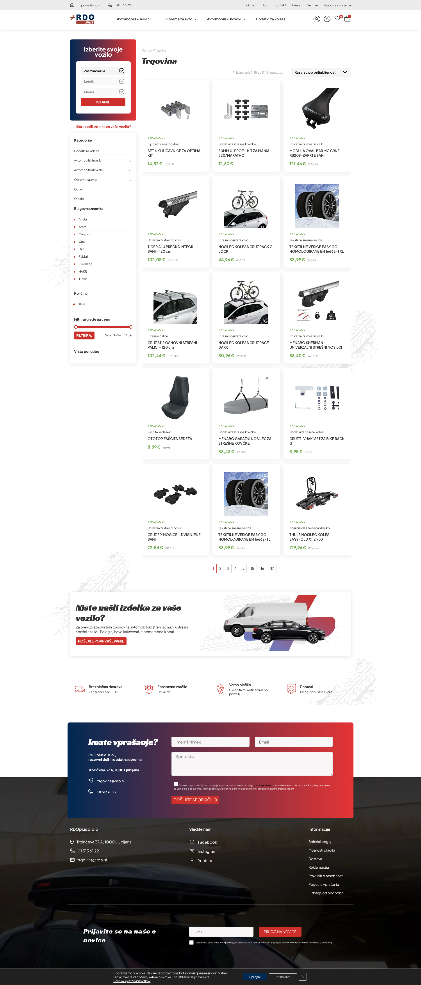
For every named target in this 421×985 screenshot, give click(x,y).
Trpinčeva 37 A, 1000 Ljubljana (113, 770)
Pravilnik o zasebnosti (326, 875)
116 (261, 568)
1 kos (82, 304)
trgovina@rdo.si (89, 5)
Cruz (82, 241)
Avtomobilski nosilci (134, 19)
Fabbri (83, 256)
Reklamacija (319, 867)
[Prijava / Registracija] (327, 19)
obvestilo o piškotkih (320, 942)
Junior (83, 279)
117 (271, 568)
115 (251, 568)
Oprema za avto (178, 19)
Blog (265, 5)
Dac (81, 249)
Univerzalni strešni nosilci (306, 144)
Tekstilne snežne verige (306, 240)
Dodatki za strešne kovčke (237, 144)
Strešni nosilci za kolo (233, 240)
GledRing (85, 264)
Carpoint (85, 234)
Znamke (312, 5)
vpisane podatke (262, 785)
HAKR (83, 271)
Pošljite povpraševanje (101, 641)
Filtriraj (84, 335)
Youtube (206, 860)
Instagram (207, 851)
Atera (83, 227)
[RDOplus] (82, 19)
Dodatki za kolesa (270, 19)
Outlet (250, 5)
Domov (147, 50)
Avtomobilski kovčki (224, 19)
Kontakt (280, 5)
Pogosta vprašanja (337, 5)
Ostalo (79, 199)
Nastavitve (283, 977)
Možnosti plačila (322, 850)
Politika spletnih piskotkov (131, 981)
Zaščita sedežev (159, 432)
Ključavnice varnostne (163, 144)
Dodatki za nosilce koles (306, 432)
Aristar (83, 219)
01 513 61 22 (124, 5)
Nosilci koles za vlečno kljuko (309, 528)
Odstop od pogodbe (326, 893)
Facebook (207, 842)
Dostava (315, 858)
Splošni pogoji (320, 841)
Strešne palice (158, 336)
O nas (296, 5)
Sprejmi (254, 977)
